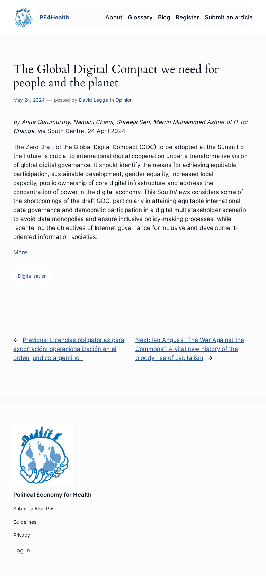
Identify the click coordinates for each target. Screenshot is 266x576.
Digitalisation (32, 276)
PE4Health (54, 17)
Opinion (124, 100)
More (20, 252)
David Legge (93, 100)
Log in (21, 550)
